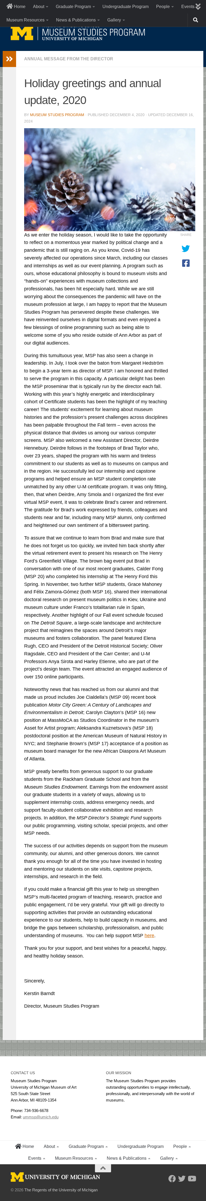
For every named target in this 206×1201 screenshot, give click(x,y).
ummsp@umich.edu (40, 1117)
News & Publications (76, 20)
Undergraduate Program (125, 6)
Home (19, 6)
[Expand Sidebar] (9, 59)
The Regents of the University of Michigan (61, 1190)
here (149, 935)
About (38, 6)
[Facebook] (172, 1178)
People (163, 6)
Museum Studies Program (57, 115)
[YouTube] (191, 1178)
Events (34, 1158)
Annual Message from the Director (68, 59)
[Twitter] (182, 1178)
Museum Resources (25, 20)
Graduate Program (73, 6)
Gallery (114, 20)
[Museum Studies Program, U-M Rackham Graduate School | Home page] (78, 32)
